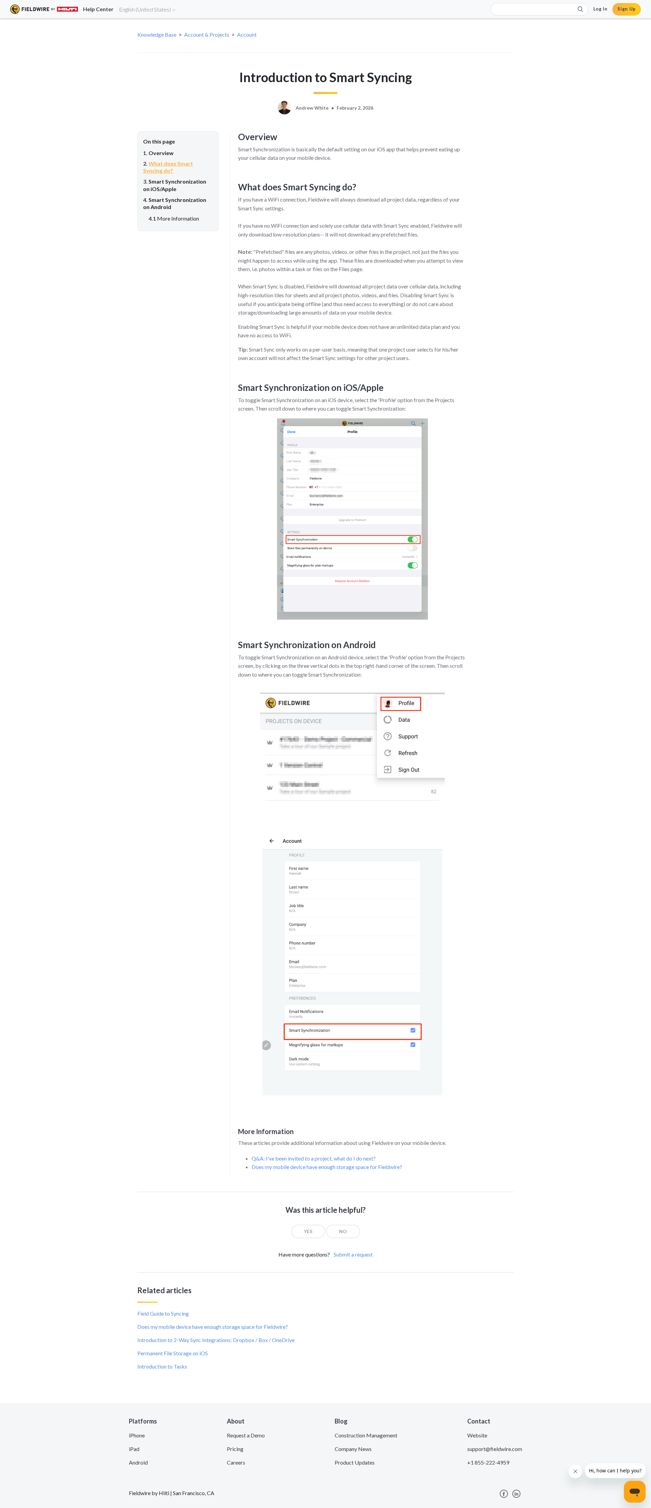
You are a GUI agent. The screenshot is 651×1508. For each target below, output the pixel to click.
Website (477, 1435)
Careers (236, 1462)
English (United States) (145, 9)
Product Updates (355, 1462)
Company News (353, 1449)
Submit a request (353, 1254)
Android (138, 1462)
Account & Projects (206, 34)
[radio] (308, 1231)
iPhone (137, 1435)
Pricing (235, 1449)
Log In (600, 9)
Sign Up (626, 9)
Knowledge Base (156, 34)
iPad (134, 1449)
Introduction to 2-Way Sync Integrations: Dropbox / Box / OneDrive (216, 1340)
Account (247, 34)
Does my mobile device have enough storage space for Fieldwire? (327, 1167)
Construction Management (366, 1435)
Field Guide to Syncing (163, 1313)
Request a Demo (246, 1435)
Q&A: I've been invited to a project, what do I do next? (314, 1158)
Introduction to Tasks (162, 1366)
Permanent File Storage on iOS (172, 1353)
